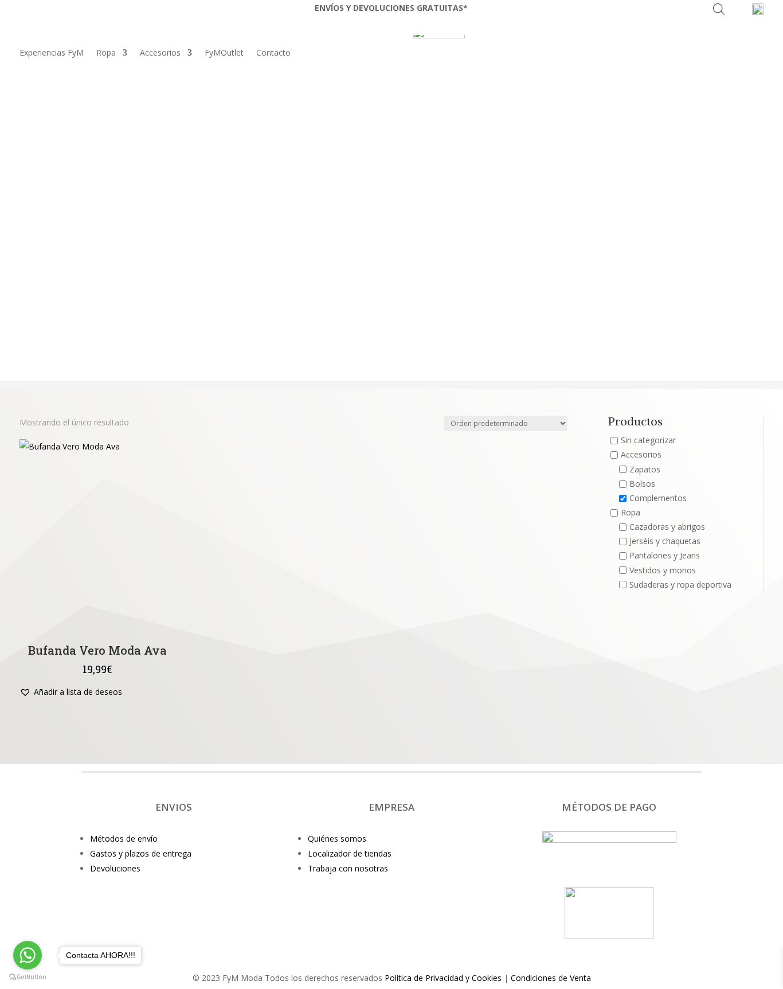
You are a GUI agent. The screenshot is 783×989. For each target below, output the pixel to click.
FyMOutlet (224, 53)
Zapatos (644, 469)
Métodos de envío (124, 838)
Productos (635, 422)
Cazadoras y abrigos (667, 527)
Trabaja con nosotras (348, 868)
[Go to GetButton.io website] (27, 977)
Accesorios (160, 53)
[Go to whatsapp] (27, 955)
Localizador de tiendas (349, 853)
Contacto (273, 53)
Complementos (658, 497)
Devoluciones (115, 868)
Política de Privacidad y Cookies (443, 977)
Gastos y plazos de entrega (140, 853)
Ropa (106, 53)
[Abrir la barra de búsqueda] (719, 8)
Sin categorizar (648, 440)
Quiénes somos (337, 838)
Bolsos (642, 483)
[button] (70, 692)
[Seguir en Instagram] (368, 951)
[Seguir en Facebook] (414, 951)
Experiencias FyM (51, 53)
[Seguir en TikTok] (391, 951)
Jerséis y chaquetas (664, 541)
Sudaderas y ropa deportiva (680, 584)
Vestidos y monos (662, 570)
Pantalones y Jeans (664, 555)
